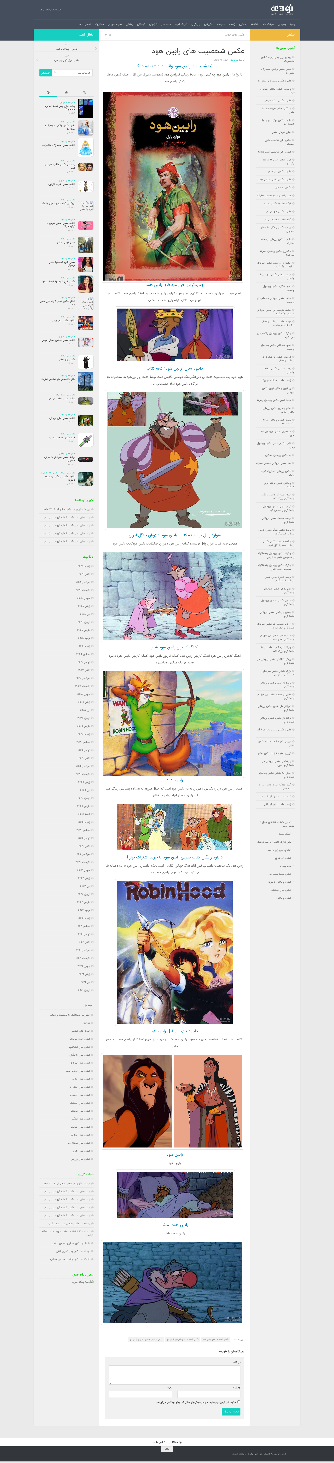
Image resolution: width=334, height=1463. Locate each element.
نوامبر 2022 (84, 838)
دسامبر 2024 (83, 654)
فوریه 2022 (84, 910)
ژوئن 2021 (84, 974)
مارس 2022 (83, 902)
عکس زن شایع (283, 858)
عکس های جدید (234, 35)
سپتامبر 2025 (83, 582)
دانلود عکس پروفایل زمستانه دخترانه (60, 478)
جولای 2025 (83, 598)
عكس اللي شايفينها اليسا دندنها (59, 282)
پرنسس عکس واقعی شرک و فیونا (59, 166)
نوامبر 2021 (84, 934)
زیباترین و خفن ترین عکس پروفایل (278, 390)
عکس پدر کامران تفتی (68, 1251)
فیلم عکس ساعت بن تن (62, 438)
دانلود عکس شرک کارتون (61, 184)
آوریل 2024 (84, 718)
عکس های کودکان (80, 1135)
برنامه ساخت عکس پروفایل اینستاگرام (278, 520)
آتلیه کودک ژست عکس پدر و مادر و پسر (277, 786)
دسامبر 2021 (83, 926)
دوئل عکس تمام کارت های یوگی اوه (57, 302)
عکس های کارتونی (67, 180)
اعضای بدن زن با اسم (279, 850)
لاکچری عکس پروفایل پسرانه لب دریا (277, 253)
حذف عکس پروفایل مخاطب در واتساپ (276, 300)
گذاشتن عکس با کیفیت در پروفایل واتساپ (278, 359)
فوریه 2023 (84, 814)
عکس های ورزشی (80, 1159)
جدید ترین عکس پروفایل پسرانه (274, 400)
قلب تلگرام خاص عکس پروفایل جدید (276, 445)
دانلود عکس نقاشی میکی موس (58, 340)
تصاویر (86, 1023)
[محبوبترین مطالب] (66, 93)
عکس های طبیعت (80, 1103)
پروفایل (282, 24)
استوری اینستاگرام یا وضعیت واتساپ (70, 1015)
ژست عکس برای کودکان (277, 804)
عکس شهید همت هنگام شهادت (68, 1233)
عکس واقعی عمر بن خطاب (65, 1259)
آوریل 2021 (84, 990)
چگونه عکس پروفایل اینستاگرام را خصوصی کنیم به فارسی (276, 555)
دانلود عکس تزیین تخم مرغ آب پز (276, 731)
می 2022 (85, 886)
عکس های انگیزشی (79, 1047)
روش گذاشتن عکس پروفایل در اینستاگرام (276, 661)
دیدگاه (236, 1362)
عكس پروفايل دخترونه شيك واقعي (278, 473)
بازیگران (195, 24)
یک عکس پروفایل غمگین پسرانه (273, 463)
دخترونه (99, 24)
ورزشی (129, 24)
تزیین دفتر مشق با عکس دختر (274, 753)
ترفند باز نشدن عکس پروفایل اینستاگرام (277, 720)
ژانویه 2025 (84, 646)
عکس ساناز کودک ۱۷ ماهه (57, 509)
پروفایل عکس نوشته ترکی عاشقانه (279, 485)
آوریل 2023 (84, 798)
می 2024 (85, 710)
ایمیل (236, 1387)
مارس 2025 (83, 630)
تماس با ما (84, 24)
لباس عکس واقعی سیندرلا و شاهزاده (60, 127)
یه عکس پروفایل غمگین (278, 455)
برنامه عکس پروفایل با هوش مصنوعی (59, 458)
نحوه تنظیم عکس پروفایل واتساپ (279, 288)
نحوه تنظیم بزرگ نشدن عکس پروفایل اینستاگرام (276, 532)
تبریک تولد (181, 24)
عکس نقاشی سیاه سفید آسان (63, 1224)
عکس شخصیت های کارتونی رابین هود (146, 1339)
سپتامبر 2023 (83, 766)
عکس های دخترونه (49, 472)
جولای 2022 (83, 870)
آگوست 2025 (83, 590)
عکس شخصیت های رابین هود (216, 1339)
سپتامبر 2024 (83, 678)
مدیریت (234, 60)
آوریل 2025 (84, 622)
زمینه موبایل (115, 24)
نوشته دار (268, 24)
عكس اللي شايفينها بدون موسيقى (62, 263)
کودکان (141, 24)
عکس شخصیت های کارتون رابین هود (182, 1339)
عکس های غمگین (80, 1119)
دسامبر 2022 (83, 830)
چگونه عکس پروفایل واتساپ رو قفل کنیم (276, 335)
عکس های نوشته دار (79, 1143)
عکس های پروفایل (67, 453)
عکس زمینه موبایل (67, 102)
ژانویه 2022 (84, 918)
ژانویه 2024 (84, 734)
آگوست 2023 (83, 774)
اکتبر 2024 (84, 670)
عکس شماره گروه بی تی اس (58, 518)
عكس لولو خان (67, 360)
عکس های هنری (81, 1151)
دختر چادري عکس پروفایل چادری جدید (278, 410)
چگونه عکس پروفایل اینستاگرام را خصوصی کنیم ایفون (276, 567)
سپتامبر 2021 (83, 950)
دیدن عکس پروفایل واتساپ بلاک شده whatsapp (278, 323)
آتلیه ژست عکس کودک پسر (276, 797)
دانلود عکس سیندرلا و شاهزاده (58, 145)
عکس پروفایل (283, 898)
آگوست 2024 (82, 686)
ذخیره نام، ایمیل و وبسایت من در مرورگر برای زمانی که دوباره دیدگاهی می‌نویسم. (196, 1402)
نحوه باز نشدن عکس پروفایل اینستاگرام (277, 685)
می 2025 (85, 614)
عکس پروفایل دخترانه (279, 882)
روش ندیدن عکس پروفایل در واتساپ (277, 370)
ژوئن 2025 (84, 606)
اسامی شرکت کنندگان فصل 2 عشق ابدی (277, 824)
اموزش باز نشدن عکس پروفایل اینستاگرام (276, 708)
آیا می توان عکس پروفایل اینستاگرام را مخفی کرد (279, 508)
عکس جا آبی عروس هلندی (66, 1243)
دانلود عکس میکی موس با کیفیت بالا (61, 224)
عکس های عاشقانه (80, 1111)
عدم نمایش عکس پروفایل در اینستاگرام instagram (277, 637)
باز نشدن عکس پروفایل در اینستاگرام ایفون (278, 763)
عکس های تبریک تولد (65, 394)
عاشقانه (254, 24)
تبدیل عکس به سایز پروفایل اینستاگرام (278, 602)
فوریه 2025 (84, 638)
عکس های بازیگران (79, 1055)
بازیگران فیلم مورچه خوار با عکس (57, 204)
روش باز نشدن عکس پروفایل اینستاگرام (277, 775)
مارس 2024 (83, 726)
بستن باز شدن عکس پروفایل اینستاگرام (277, 614)
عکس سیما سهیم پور (280, 874)
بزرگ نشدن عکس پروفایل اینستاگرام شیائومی (279, 673)
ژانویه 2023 (84, 822)
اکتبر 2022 (84, 846)
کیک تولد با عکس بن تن (61, 399)
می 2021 (85, 982)
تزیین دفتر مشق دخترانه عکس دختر (276, 743)
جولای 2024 (83, 694)
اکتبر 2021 (84, 942)
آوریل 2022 (84, 894)
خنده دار (166, 24)
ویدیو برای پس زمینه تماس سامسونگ (60, 107)
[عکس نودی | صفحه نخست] (282, 9)
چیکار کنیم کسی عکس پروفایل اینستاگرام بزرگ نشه (276, 649)
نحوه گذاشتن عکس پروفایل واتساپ (278, 347)
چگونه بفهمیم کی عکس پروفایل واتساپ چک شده (276, 312)
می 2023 (85, 790)
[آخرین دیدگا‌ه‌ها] (85, 93)
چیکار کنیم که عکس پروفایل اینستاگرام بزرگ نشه (278, 496)
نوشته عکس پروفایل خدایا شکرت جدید (279, 422)
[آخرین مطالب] (48, 93)
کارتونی (153, 24)
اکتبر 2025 (84, 574)
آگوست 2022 (83, 862)
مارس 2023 (83, 806)
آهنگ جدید (285, 834)
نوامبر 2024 (84, 662)
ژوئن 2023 (84, 782)
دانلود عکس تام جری (63, 321)
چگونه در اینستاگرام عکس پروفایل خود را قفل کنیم (279, 543)
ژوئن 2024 (84, 702)
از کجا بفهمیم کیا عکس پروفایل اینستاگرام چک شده (276, 626)
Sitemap (176, 1442)
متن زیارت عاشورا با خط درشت (274, 842)
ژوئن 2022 (84, 878)
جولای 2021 (84, 966)
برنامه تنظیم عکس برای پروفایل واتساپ (276, 276)
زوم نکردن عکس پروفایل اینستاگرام (279, 591)
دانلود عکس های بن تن (62, 418)
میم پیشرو (285, 866)
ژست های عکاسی (80, 1031)
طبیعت (221, 24)
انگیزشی (208, 24)
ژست (232, 24)
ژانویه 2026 (84, 566)
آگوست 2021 (83, 958)
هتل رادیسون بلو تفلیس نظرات (58, 379)
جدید (293, 24)
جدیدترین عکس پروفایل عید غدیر (278, 433)
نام (170, 1387)
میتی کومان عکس (65, 243)
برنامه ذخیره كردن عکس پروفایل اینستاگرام (279, 579)
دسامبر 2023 (83, 742)
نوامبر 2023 (84, 750)
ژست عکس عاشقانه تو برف (276, 380)
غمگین (243, 24)
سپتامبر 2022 (83, 854)
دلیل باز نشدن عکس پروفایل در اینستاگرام (276, 696)
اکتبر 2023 (84, 758)
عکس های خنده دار (79, 1087)
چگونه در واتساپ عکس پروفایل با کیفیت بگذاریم (276, 265)
